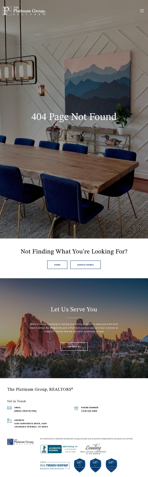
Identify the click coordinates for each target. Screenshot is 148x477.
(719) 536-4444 (89, 411)
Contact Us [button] (74, 346)
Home (57, 264)
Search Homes (85, 264)
